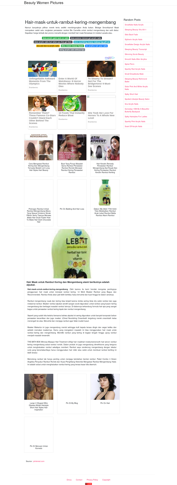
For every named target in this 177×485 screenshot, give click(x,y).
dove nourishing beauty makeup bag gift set (91, 42)
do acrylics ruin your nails (96, 46)
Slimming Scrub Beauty (134, 54)
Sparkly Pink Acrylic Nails (135, 121)
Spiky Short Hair (131, 94)
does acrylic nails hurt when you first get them (53, 42)
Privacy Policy (92, 479)
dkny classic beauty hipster (72, 46)
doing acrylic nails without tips (71, 49)
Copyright (106, 479)
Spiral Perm (129, 64)
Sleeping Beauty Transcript (136, 49)
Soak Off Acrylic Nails (133, 126)
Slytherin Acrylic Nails (133, 39)
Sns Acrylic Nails (131, 104)
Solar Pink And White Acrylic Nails (136, 87)
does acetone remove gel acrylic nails (86, 38)
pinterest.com (38, 461)
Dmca (69, 479)
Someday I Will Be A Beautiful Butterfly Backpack (137, 110)
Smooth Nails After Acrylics (136, 59)
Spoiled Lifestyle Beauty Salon (137, 99)
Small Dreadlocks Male (134, 74)
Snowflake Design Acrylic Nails (137, 44)
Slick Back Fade (131, 34)
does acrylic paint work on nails (55, 38)
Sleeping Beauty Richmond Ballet (136, 80)
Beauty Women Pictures (43, 2)
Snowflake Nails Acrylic (134, 24)
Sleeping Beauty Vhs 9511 (135, 29)
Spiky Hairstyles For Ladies (136, 116)
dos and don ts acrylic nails (48, 46)
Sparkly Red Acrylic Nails (135, 69)
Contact (79, 479)
